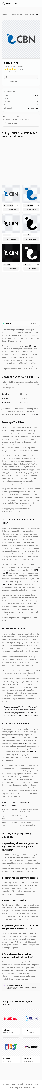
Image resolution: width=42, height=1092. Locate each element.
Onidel (32, 1088)
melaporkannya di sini (29, 414)
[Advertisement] (21, 160)
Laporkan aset (12, 123)
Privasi (20, 1084)
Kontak (13, 1084)
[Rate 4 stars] (13, 69)
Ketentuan (28, 1084)
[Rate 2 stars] (8, 69)
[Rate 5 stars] (15, 69)
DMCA (37, 1084)
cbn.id (11, 77)
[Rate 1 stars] (5, 69)
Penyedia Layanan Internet (20, 14)
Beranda (4, 14)
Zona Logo (11, 3)
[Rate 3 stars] (10, 69)
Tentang (6, 1084)
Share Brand (13, 81)
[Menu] (38, 3)
